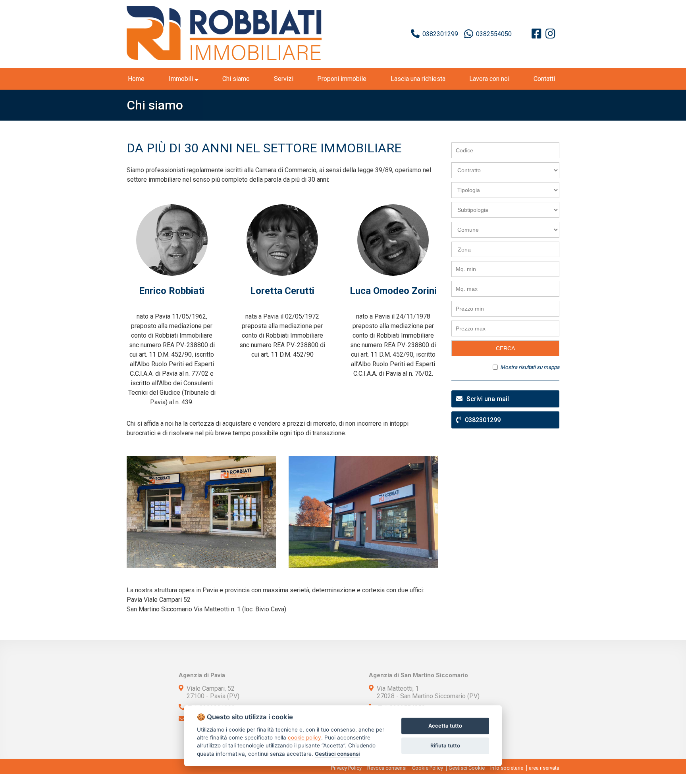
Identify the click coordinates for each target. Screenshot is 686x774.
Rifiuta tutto (445, 745)
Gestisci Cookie (467, 768)
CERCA (505, 348)
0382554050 (494, 34)
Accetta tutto (445, 725)
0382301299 (440, 34)
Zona (464, 249)
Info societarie (506, 768)
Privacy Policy (346, 768)
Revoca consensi (387, 768)
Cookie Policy (427, 768)
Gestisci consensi (337, 754)
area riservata (544, 768)
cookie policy (304, 737)
